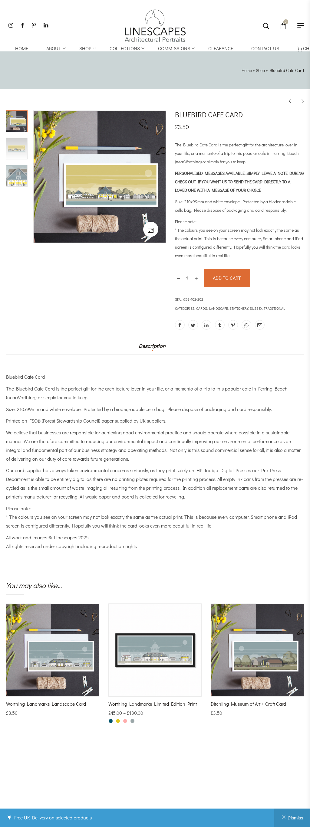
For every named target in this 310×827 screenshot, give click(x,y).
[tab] (152, 349)
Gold (118, 721)
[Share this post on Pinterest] (233, 325)
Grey (132, 721)
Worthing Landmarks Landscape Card (46, 704)
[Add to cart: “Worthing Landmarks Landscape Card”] (44, 690)
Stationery (238, 308)
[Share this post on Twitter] (193, 325)
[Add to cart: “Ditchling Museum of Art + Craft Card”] (249, 690)
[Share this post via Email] (260, 325)
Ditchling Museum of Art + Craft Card (248, 704)
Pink (125, 721)
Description (152, 346)
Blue (111, 721)
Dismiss (295, 817)
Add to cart (227, 278)
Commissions (177, 788)
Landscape (218, 308)
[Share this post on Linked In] (206, 325)
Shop (260, 70)
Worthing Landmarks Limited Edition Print (152, 704)
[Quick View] (60, 690)
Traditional (274, 308)
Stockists (174, 782)
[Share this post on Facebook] (180, 325)
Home (247, 70)
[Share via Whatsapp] (246, 325)
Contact (172, 795)
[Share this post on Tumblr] (220, 325)
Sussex (256, 308)
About (170, 776)
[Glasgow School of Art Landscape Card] (292, 100)
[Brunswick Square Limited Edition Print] (301, 100)
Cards (201, 308)
